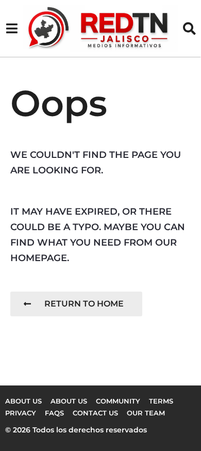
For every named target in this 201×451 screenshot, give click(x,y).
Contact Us (95, 413)
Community (118, 401)
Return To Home (84, 304)
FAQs (54, 413)
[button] (11, 28)
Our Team (146, 413)
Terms (161, 401)
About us (23, 401)
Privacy (20, 413)
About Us (69, 401)
